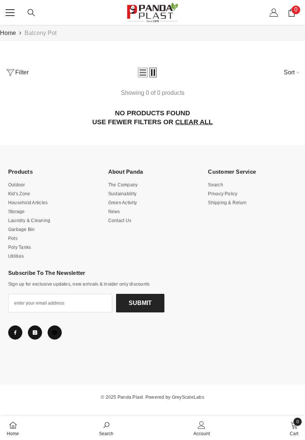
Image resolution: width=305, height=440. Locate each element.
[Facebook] (15, 332)
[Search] (31, 12)
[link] (106, 428)
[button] (143, 72)
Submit (140, 303)
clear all (194, 122)
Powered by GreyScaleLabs (174, 397)
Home (8, 33)
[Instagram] (35, 332)
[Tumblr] (55, 332)
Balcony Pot (41, 33)
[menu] (10, 12)
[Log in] (274, 13)
